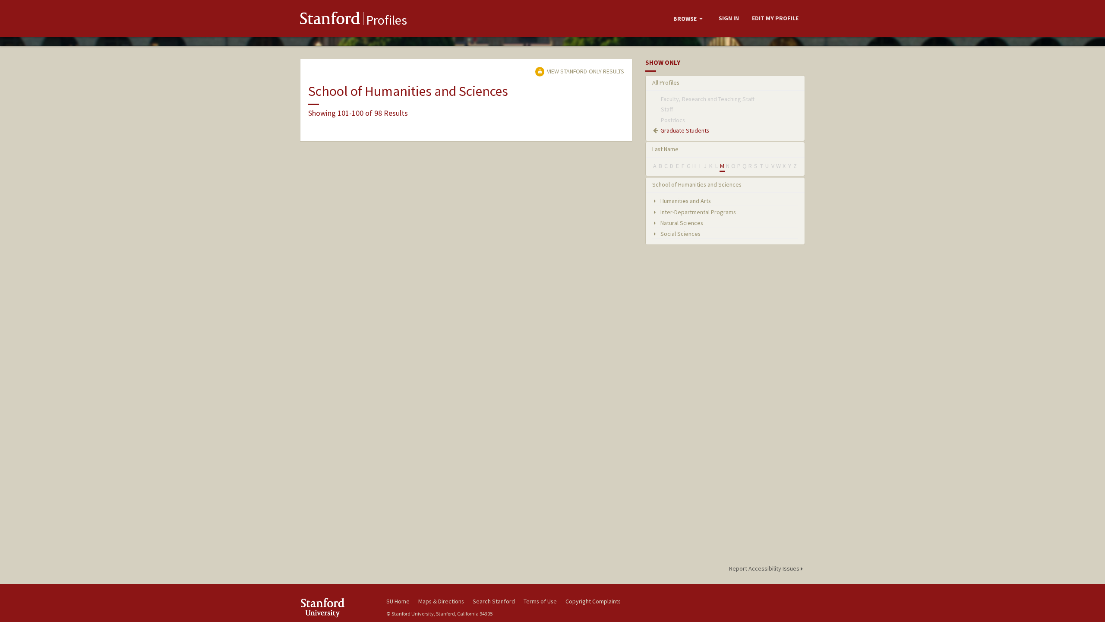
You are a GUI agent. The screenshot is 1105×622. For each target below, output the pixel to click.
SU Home (398, 601)
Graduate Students (684, 130)
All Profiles (665, 82)
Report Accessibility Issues (765, 568)
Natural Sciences (681, 223)
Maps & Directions (441, 601)
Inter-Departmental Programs (697, 212)
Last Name (665, 149)
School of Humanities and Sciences (697, 184)
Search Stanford (494, 601)
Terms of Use (540, 601)
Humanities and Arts (685, 201)
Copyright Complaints (593, 601)
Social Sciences (680, 234)
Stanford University (336, 607)
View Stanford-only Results (585, 71)
